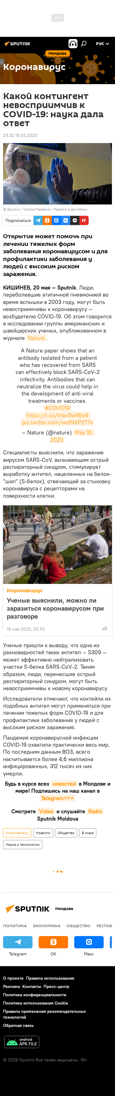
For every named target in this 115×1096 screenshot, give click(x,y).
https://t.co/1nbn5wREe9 (57, 415)
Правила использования (50, 978)
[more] (105, 628)
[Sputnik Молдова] (18, 46)
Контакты (31, 986)
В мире (88, 832)
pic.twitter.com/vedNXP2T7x (57, 422)
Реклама (11, 986)
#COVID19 (57, 407)
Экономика (46, 925)
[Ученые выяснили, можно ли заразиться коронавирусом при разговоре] (57, 544)
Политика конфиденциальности (34, 994)
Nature (36, 337)
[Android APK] (22, 1043)
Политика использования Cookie (35, 1003)
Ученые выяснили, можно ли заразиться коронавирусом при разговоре (55, 608)
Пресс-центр (56, 986)
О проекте (13, 978)
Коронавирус (25, 590)
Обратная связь (18, 1025)
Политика (15, 925)
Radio (95, 811)
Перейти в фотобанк (70, 209)
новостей (64, 783)
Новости (43, 832)
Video (46, 811)
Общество (66, 832)
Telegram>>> (57, 798)
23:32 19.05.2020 (20, 135)
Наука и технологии (23, 844)
